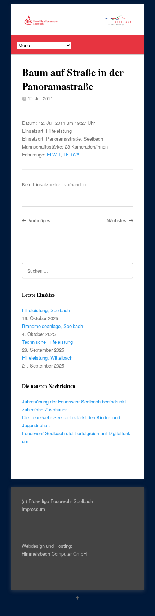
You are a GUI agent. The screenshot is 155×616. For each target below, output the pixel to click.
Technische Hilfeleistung (47, 341)
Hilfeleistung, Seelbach (46, 310)
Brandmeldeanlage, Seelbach (52, 326)
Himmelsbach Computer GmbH (54, 553)
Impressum (33, 509)
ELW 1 (54, 154)
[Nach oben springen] (77, 598)
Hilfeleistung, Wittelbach (47, 357)
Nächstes (117, 220)
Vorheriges (39, 220)
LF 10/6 (71, 154)
